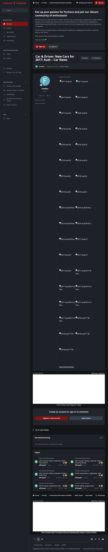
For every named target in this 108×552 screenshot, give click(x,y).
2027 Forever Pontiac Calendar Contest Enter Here (52, 474)
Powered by (93, 549)
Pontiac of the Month (82, 471)
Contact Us (48, 545)
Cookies (57, 545)
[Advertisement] (69, 389)
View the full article (66, 367)
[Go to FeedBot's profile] (36, 66)
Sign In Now (86, 418)
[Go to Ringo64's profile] (36, 461)
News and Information (46, 458)
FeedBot (45, 89)
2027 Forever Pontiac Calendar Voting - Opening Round (88, 462)
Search (9, 10)
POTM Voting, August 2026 (84, 486)
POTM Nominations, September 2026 (88, 473)
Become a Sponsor (98, 373)
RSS (64, 545)
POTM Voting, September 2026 (50, 486)
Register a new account (51, 418)
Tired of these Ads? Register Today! (68, 405)
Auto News (64, 66)
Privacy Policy (38, 545)
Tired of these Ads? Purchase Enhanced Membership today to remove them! (69, 533)
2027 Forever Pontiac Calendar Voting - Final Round (53, 462)
